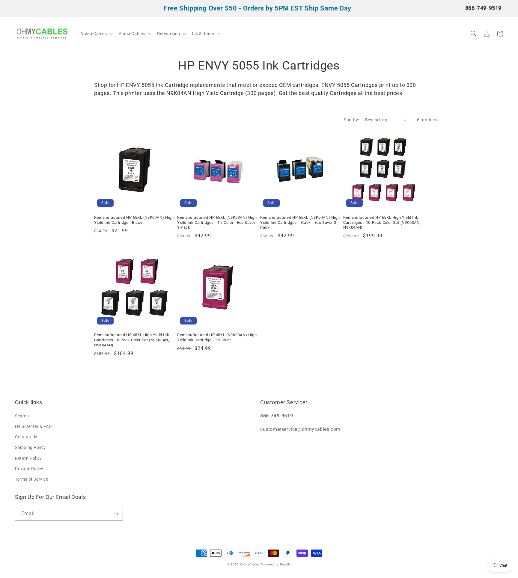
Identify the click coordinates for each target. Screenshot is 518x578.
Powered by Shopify (276, 564)
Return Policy (28, 458)
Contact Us (26, 436)
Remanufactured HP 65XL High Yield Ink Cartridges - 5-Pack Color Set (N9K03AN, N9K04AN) (131, 340)
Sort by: (351, 119)
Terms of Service (31, 479)
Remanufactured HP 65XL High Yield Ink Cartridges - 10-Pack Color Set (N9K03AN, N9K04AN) (382, 222)
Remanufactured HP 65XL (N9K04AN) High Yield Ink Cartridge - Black (134, 220)
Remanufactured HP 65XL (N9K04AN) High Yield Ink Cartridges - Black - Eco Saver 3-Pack (300, 222)
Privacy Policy (29, 468)
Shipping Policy (30, 447)
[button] (96, 33)
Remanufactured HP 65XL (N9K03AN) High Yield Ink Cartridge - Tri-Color (217, 337)
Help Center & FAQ (33, 426)
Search (22, 415)
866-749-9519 (483, 8)
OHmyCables (250, 564)
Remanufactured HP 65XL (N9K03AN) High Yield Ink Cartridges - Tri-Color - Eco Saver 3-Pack (217, 222)
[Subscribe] (116, 514)
